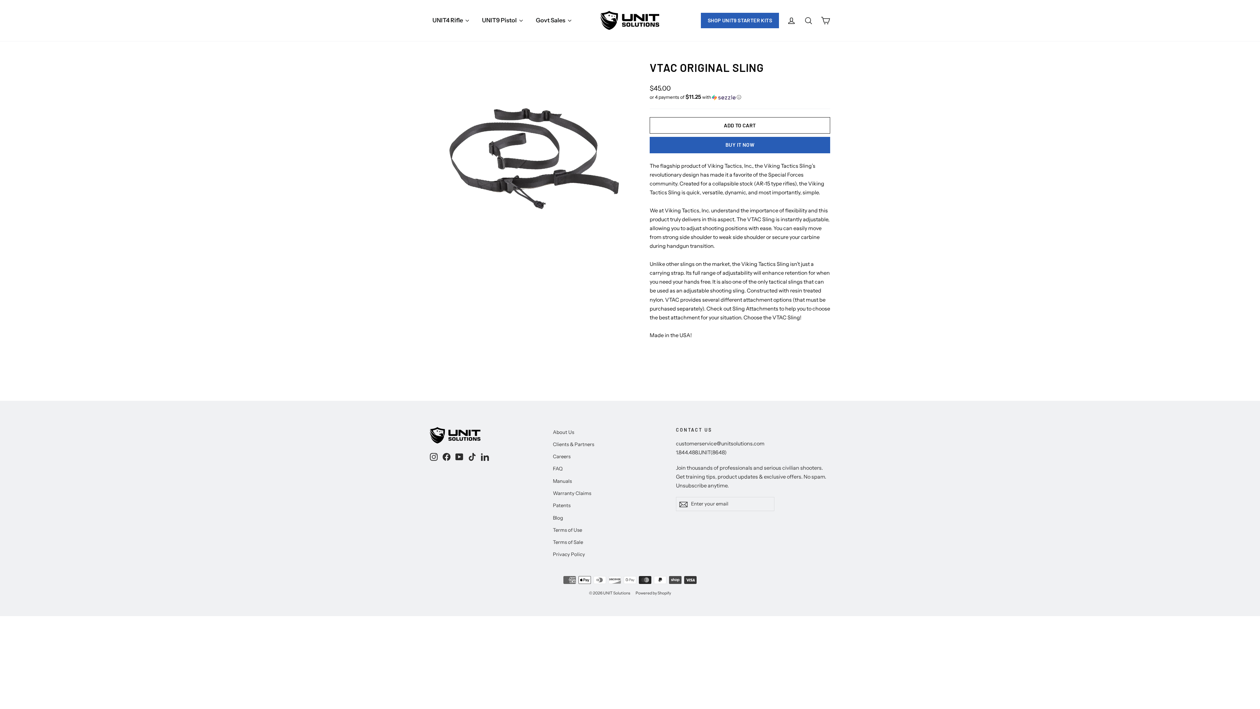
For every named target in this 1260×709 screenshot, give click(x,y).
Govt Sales (551, 20)
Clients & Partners (573, 444)
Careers (562, 457)
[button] (740, 97)
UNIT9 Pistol (500, 20)
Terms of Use (567, 530)
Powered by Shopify (653, 593)
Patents (562, 505)
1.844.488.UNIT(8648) (701, 452)
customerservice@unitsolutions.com (720, 443)
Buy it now (739, 144)
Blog (558, 518)
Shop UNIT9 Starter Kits (740, 20)
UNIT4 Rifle (448, 20)
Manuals (562, 481)
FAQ (558, 469)
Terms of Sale (568, 542)
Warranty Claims (572, 493)
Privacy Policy (569, 554)
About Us (563, 432)
